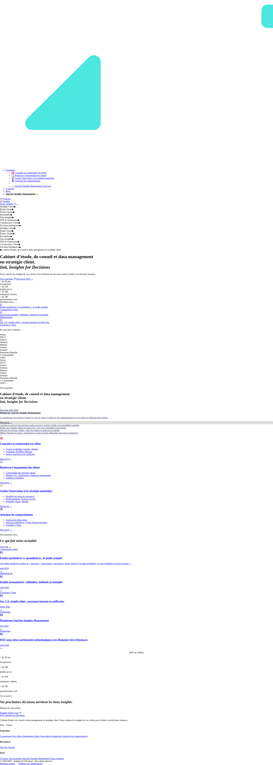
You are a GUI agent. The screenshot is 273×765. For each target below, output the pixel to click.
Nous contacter (7, 204)
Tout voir (5, 547)
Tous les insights (7, 747)
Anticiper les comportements (75, 736)
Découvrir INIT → (24, 279)
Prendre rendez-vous (9, 713)
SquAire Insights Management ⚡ (22, 194)
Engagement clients (31, 736)
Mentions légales (7, 763)
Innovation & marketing (51, 736)
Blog (8, 191)
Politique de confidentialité (30, 763)
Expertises (10, 170)
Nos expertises (7, 279)
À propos (10, 188)
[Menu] (17, 204)
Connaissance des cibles (11, 736)
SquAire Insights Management (36, 758)
